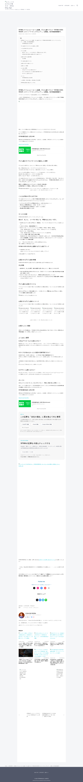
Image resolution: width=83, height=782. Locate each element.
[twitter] (30, 617)
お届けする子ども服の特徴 (26, 56)
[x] (28, 617)
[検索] (77, 5)
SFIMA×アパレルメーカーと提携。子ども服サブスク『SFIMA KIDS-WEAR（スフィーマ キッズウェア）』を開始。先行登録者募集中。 (37, 765)
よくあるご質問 (24, 68)
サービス (30, 607)
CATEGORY (67, 5)
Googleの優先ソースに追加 (27, 451)
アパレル (26, 607)
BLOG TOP (61, 5)
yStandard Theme (35, 780)
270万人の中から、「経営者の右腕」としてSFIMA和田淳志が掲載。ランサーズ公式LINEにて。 (41, 644)
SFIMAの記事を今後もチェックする (28, 82)
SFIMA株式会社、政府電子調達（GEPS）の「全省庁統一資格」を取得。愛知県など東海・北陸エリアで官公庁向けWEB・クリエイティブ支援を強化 (57, 662)
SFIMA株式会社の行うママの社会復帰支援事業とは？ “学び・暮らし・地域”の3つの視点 (49, 715)
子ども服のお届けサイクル (26, 61)
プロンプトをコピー (25, 427)
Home (6, 765)
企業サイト (73, 5)
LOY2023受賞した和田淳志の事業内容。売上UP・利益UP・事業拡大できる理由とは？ (41, 661)
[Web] (26, 617)
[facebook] (32, 617)
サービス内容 (23, 50)
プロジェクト (36, 607)
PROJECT (32, 605)
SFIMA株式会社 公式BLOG (43, 778)
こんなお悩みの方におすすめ (26, 48)
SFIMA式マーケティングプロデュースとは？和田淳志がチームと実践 (33, 715)
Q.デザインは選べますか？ (27, 73)
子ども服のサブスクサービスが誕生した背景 (29, 46)
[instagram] (34, 617)
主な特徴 (24, 58)
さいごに (22, 76)
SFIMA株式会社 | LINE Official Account (41, 148)
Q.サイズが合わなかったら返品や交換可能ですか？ (32, 71)
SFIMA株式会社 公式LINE (27, 43)
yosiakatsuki (41, 780)
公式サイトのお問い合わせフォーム (47, 559)
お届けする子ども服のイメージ (27, 63)
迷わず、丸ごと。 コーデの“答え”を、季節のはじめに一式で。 (34, 52)
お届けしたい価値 (24, 65)
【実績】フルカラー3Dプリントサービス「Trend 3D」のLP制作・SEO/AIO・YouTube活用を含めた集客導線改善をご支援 (25, 661)
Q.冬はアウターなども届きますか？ (29, 69)
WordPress (48, 780)
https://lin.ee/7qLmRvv (24, 144)
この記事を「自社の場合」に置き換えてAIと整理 (30, 80)
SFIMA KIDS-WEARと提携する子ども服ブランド (32, 54)
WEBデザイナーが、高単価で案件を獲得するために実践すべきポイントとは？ (57, 644)
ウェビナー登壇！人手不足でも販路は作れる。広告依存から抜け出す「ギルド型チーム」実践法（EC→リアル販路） (26, 645)
